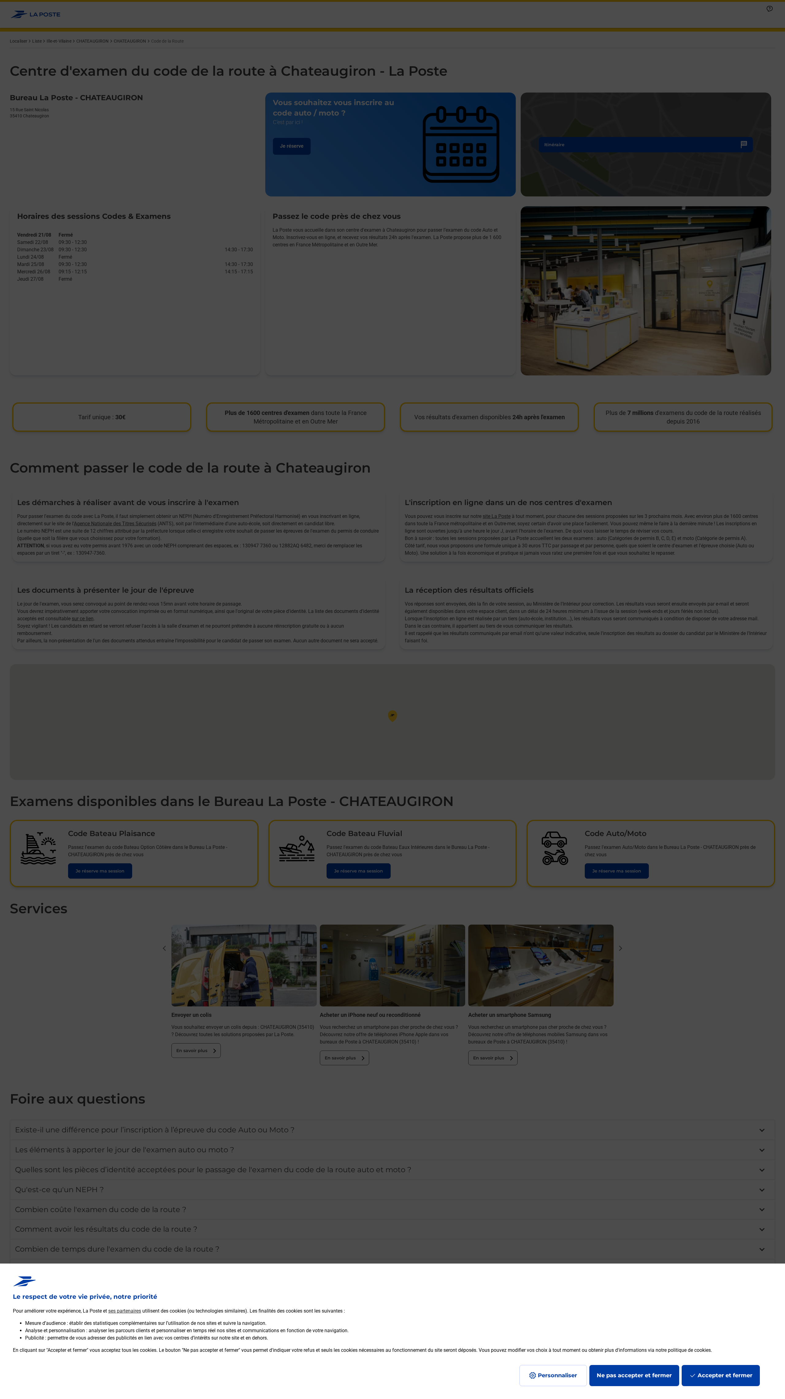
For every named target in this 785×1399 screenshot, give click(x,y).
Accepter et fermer (725, 1375)
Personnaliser (557, 1375)
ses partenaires (124, 1311)
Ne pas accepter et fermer (634, 1375)
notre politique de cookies (683, 1350)
